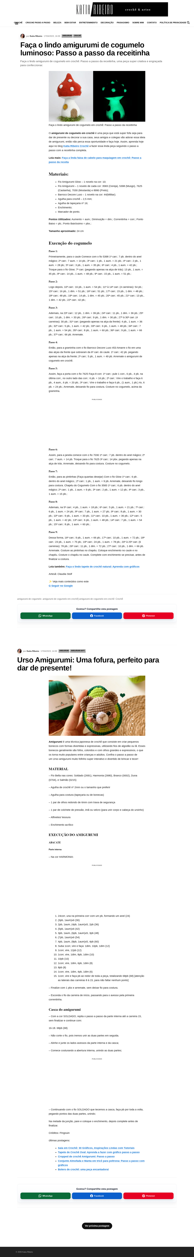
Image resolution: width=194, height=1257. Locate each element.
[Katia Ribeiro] (97, 9)
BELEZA (57, 22)
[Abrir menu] (17, 23)
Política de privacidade (173, 22)
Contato (152, 22)
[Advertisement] (97, 419)
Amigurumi (67, 35)
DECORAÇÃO (107, 22)
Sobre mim (138, 22)
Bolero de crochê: (69, 1169)
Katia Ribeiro (36, 36)
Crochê (119, 599)
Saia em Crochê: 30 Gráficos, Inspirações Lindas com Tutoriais (96, 1148)
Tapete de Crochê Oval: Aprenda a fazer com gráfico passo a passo (99, 1152)
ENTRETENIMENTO (88, 22)
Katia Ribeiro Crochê (76, 146)
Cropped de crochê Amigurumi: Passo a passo (86, 1156)
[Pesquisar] (188, 22)
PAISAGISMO (123, 22)
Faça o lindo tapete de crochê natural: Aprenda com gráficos (102, 566)
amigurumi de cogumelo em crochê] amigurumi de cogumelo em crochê (78, 599)
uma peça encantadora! (94, 1169)
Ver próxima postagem (97, 1226)
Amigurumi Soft (78, 650)
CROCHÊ (77, 35)
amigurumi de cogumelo (29, 599)
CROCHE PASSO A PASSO (38, 22)
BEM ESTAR (70, 22)
